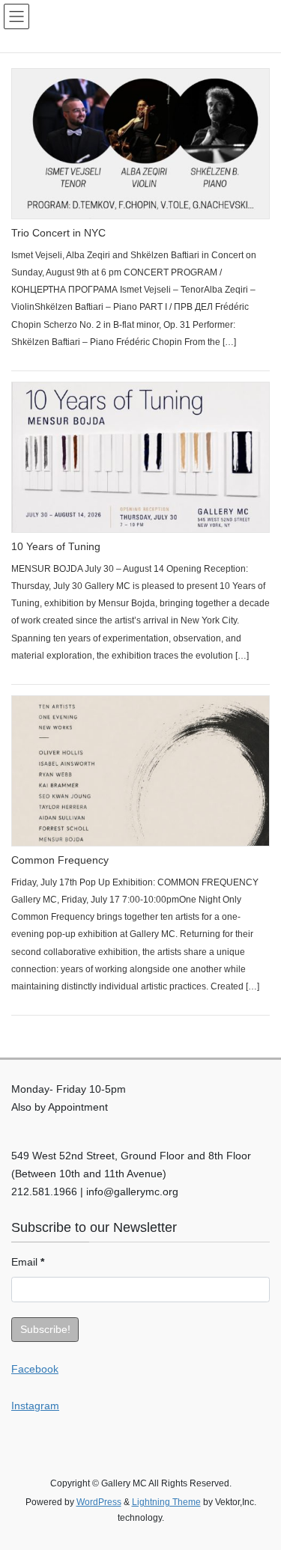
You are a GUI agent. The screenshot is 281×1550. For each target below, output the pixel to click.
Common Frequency (60, 860)
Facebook (34, 1369)
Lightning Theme (166, 1502)
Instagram (35, 1406)
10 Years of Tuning (55, 546)
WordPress (98, 1502)
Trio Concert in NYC (58, 233)
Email (27, 1262)
